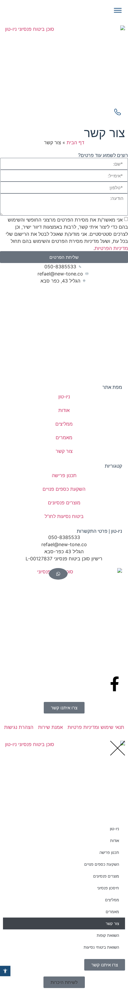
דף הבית (75, 142)
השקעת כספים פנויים (64, 489)
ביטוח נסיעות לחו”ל (64, 516)
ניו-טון (64, 397)
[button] (64, 982)
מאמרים (64, 437)
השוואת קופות (108, 935)
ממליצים (64, 424)
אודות (64, 410)
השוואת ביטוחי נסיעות (101, 947)
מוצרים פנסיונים (64, 503)
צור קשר (64, 451)
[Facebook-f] (114, 683)
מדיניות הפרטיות (111, 248)
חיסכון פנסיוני (108, 888)
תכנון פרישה (64, 475)
